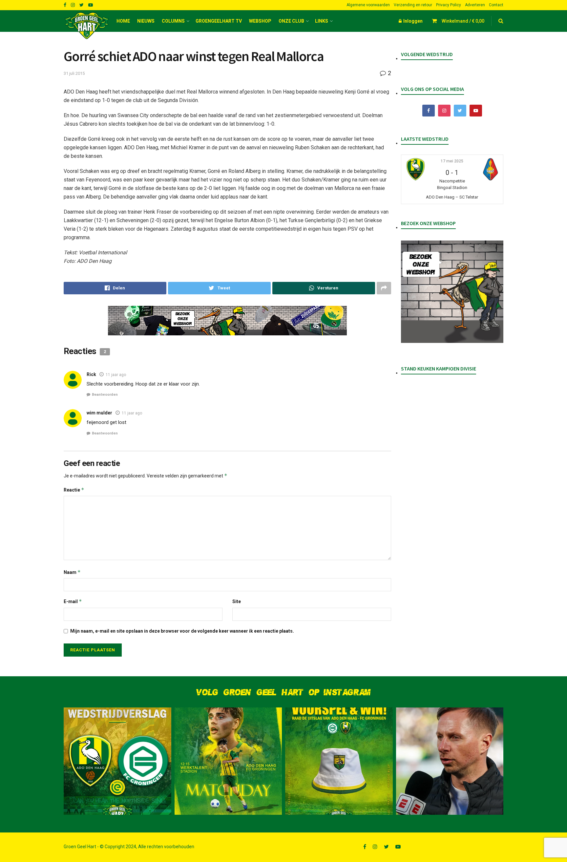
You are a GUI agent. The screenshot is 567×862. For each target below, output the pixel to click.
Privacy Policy (448, 5)
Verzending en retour (413, 5)
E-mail (73, 601)
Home (123, 21)
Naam (72, 572)
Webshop (260, 21)
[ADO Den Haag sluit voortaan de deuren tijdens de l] (450, 761)
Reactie (74, 490)
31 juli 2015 (74, 73)
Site (236, 601)
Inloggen (412, 21)
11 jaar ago (116, 374)
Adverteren (475, 5)
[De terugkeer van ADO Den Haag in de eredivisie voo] (117, 761)
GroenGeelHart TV (219, 21)
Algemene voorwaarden (368, 5)
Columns (173, 21)
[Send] (323, 288)
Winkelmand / (463, 21)
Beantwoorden (105, 394)
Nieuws (146, 21)
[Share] (115, 288)
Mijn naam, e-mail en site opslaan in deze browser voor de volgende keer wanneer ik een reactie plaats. (182, 631)
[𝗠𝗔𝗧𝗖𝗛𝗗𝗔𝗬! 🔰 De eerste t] (228, 761)
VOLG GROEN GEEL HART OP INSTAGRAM (283, 692)
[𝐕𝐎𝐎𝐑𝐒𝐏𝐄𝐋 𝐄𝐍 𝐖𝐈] (339, 761)
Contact (496, 5)
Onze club (291, 21)
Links (321, 21)
